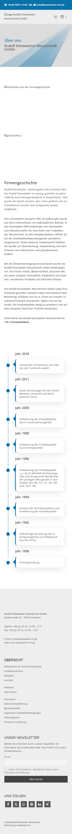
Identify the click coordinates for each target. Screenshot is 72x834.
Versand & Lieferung (15, 722)
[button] (8, 804)
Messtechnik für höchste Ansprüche (22, 666)
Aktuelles (8, 675)
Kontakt (8, 680)
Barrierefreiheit (12, 708)
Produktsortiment (13, 671)
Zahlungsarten (12, 717)
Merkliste (9, 687)
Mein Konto (10, 692)
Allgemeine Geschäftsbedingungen (22, 712)
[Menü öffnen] (55, 16)
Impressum (10, 699)
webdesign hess (23, 825)
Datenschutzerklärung (15, 703)
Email (7, 756)
